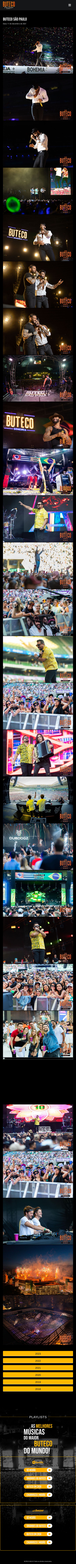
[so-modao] (38, 1469)
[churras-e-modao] (38, 1493)
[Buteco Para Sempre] (9, 2)
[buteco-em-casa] (38, 1485)
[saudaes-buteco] (38, 1477)
